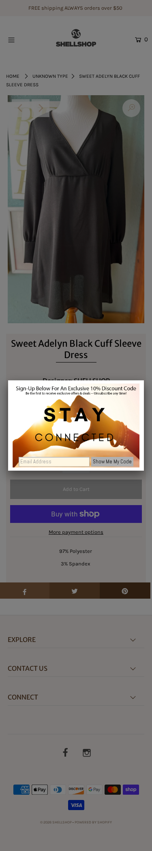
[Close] (144, 380)
